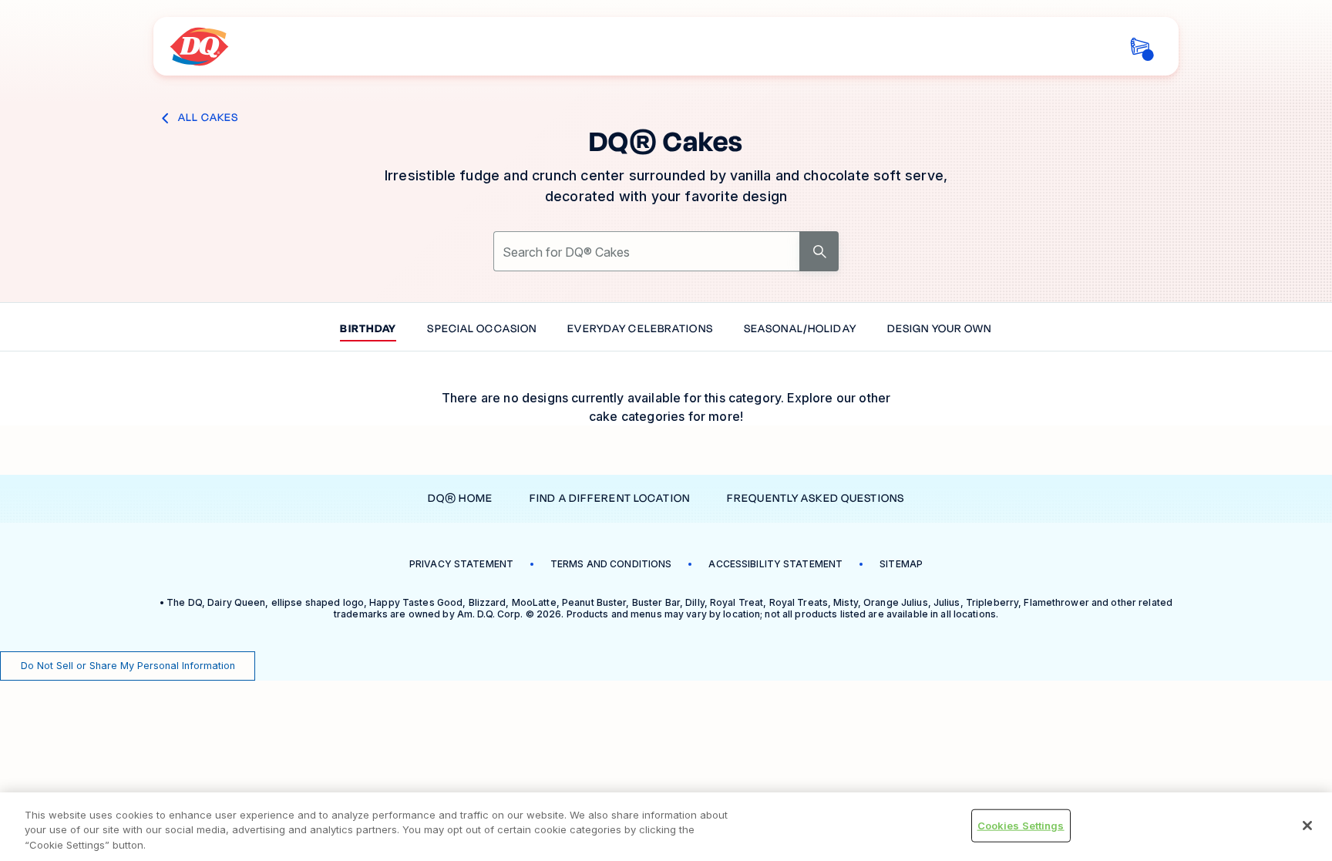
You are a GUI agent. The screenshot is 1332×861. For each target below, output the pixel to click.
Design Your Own (939, 329)
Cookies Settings (1021, 825)
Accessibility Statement (775, 564)
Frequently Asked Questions (815, 498)
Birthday (368, 329)
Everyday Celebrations (640, 329)
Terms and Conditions (610, 564)
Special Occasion (481, 329)
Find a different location (610, 498)
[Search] (819, 251)
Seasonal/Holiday (800, 329)
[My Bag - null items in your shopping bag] (1139, 46)
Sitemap (901, 564)
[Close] (1307, 826)
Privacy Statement (461, 564)
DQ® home (460, 498)
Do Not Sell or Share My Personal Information (128, 665)
